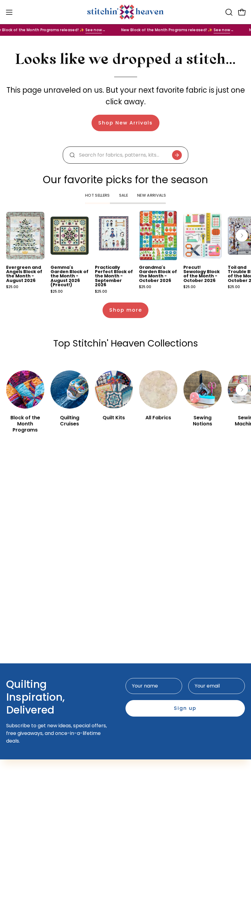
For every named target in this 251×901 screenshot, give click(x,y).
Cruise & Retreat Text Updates (168, 768)
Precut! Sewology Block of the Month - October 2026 (201, 274)
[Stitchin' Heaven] (125, 12)
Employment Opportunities (39, 821)
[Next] (242, 235)
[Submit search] (177, 155)
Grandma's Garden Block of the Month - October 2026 (158, 274)
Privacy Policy (22, 841)
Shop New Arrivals (125, 122)
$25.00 (12, 287)
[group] (125, 252)
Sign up (185, 708)
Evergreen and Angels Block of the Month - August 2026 (24, 274)
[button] (228, 12)
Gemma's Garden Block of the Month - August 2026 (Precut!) (69, 276)
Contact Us (19, 801)
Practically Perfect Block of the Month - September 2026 (114, 276)
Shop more (125, 309)
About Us (17, 811)
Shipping (16, 831)
